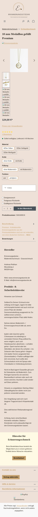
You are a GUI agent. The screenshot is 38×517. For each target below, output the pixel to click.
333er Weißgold (9, 152)
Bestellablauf (19, 458)
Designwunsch (9, 198)
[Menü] (4, 21)
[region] (19, 82)
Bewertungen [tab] (7, 239)
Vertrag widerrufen (10, 477)
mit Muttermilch (25, 169)
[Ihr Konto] (28, 21)
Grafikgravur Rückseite (12, 203)
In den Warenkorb (25, 208)
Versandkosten (22, 506)
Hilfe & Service (8, 484)
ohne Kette (8, 161)
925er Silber (8, 148)
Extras (9, 188)
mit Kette (18, 161)
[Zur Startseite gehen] (19, 9)
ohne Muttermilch (10, 169)
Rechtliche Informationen (13, 489)
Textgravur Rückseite (12, 200)
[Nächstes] (34, 60)
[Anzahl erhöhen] (10, 208)
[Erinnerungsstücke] (19, 43)
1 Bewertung (7, 134)
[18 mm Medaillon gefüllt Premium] (19, 60)
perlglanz (13, 178)
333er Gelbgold (22, 148)
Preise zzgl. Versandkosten (12, 126)
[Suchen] (23, 21)
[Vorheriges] (3, 60)
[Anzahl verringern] (4, 208)
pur (4, 178)
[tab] (18, 229)
